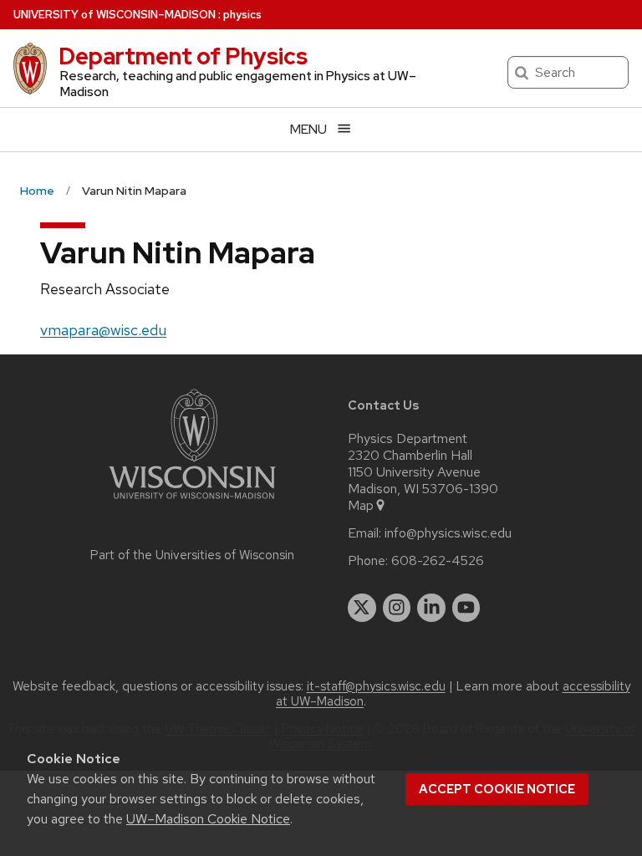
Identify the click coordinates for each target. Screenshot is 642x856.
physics (242, 15)
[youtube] (466, 608)
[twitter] (362, 608)
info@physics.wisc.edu (448, 533)
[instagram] (397, 608)
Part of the (192, 555)
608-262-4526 (437, 561)
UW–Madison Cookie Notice (208, 819)
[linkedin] (431, 608)
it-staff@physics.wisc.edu (376, 686)
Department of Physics (183, 56)
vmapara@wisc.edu (103, 329)
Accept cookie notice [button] (497, 789)
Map (361, 505)
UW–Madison (114, 15)
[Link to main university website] (192, 502)
